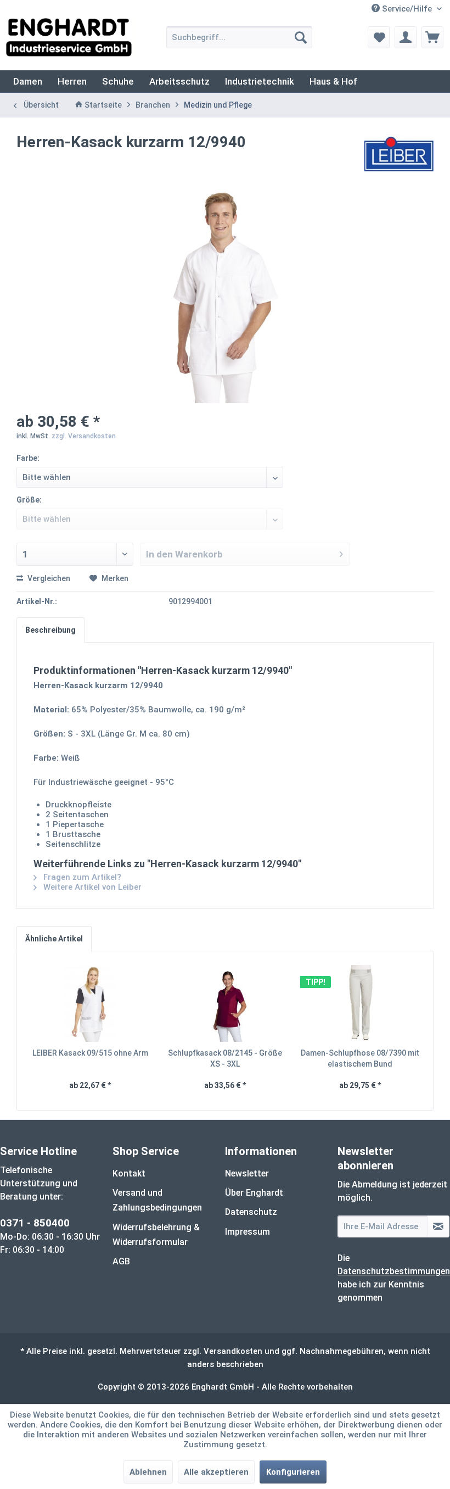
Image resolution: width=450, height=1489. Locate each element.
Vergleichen (48, 578)
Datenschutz (251, 1212)
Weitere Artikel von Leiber (91, 887)
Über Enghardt (254, 1192)
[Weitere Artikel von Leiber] (399, 153)
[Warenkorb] (432, 37)
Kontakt (129, 1173)
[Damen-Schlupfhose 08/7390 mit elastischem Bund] (360, 1003)
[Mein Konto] (406, 37)
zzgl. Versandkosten (84, 436)
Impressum (247, 1231)
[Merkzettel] (379, 37)
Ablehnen (148, 1472)
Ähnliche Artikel (54, 938)
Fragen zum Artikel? (81, 877)
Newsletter (247, 1173)
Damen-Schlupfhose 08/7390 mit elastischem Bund (360, 1058)
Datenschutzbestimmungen (394, 1271)
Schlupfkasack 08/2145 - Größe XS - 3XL (225, 1058)
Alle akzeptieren (216, 1472)
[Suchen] (300, 37)
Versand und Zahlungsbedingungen (157, 1200)
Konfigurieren (293, 1472)
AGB (121, 1261)
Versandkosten (233, 1351)
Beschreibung (50, 630)
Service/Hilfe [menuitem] (407, 9)
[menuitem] (239, 37)
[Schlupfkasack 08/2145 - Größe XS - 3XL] (225, 1003)
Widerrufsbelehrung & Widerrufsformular (156, 1234)
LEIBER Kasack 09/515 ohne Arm (90, 1053)
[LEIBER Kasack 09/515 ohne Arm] (90, 1003)
